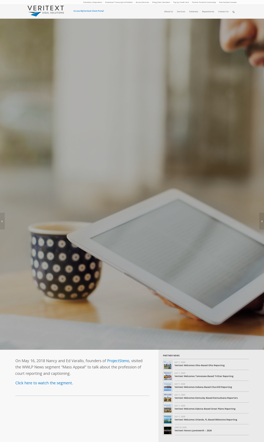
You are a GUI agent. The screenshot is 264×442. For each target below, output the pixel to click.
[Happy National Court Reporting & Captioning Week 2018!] (2, 221)
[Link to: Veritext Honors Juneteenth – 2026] (167, 430)
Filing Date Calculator (161, 2)
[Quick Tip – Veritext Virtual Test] (261, 221)
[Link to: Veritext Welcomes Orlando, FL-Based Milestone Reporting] (167, 419)
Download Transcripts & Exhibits (119, 2)
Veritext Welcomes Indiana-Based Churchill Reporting (203, 387)
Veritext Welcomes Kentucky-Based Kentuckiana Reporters (206, 397)
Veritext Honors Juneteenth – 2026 (193, 430)
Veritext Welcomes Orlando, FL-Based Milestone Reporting (206, 419)
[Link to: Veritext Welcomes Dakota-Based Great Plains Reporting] (167, 408)
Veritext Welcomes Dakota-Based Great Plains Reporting (205, 408)
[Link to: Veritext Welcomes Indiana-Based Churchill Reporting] (167, 387)
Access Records (142, 2)
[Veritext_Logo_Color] (46, 12)
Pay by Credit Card (181, 2)
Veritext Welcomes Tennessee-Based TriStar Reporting (204, 376)
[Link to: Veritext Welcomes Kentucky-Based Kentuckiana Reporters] (167, 398)
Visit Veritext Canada (228, 2)
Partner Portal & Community (204, 2)
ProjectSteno (118, 360)
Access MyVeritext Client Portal (88, 10)
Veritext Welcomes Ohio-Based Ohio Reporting (200, 365)
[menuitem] (93, 2)
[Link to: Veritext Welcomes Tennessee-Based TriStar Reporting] (167, 376)
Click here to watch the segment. (44, 382)
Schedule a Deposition (92, 2)
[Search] (234, 11)
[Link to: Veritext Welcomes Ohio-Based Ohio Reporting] (167, 365)
